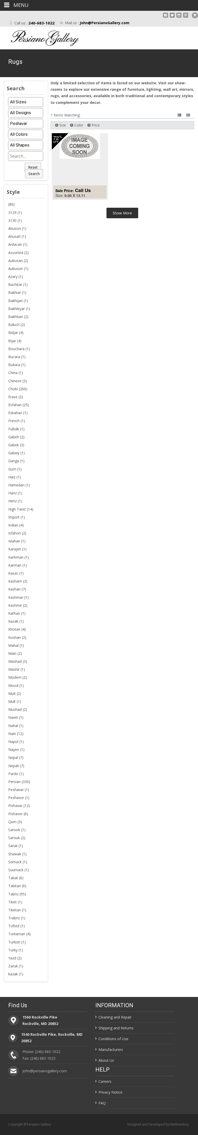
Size (62, 125)
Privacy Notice (110, 1092)
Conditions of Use (113, 1038)
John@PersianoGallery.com (104, 22)
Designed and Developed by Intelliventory (158, 1124)
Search (34, 173)
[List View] (180, 115)
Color (78, 125)
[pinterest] (185, 17)
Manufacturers (110, 1049)
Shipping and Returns (116, 1027)
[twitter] (172, 17)
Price (95, 125)
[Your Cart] (195, 15)
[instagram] (179, 17)
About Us (106, 1060)
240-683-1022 (41, 22)
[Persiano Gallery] (40, 37)
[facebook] (165, 17)
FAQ (102, 1103)
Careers (104, 1081)
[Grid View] (188, 115)
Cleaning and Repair (114, 1017)
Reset (33, 167)
